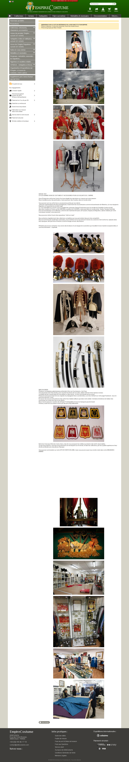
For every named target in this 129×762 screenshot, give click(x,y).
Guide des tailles (60, 736)
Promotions (14, 24)
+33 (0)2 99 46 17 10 (18, 742)
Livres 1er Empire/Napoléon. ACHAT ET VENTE (20, 45)
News (96, 11)
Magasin (90, 11)
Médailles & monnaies (79, 16)
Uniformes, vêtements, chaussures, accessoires (19, 29)
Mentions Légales (61, 756)
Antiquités (43, 16)
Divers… (115, 16)
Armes (31, 16)
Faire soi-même (59, 16)
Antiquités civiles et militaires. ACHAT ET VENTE (21, 40)
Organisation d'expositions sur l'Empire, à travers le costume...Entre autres (21, 70)
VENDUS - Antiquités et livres (21, 65)
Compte (103, 11)
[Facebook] (14, 753)
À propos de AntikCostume (64, 750)
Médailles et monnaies (18, 53)
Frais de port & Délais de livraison (66, 741)
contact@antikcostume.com (19, 745)
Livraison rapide (16, 90)
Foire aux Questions (61, 744)
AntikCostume (58, 760)
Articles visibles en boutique (20, 121)
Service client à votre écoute (20, 114)
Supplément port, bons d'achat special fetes (21, 78)
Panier (109, 11)
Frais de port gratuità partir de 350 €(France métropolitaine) (19, 95)
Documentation (100, 16)
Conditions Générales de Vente (65, 753)
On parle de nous (17, 84)
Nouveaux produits (17, 21)
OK (114, 4)
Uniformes (18, 16)
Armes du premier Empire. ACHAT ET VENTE (19, 34)
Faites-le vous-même (17, 50)
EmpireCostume (66, 760)
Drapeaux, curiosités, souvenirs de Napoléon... (21, 57)
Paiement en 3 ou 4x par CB (20, 100)
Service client (59, 747)
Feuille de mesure (61, 738)
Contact (116, 11)
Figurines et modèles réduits (20, 62)
